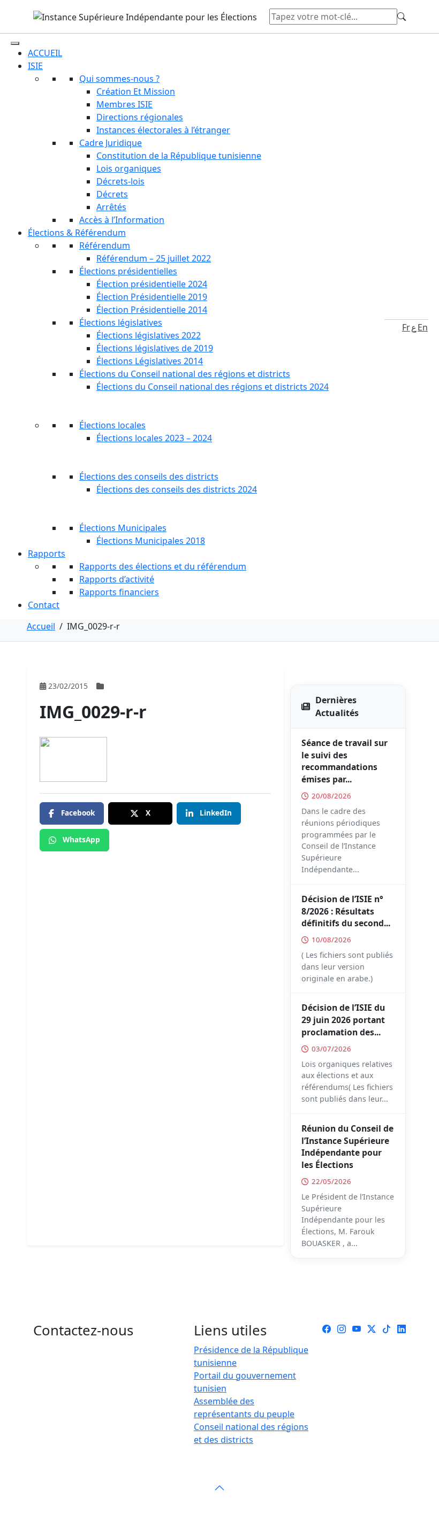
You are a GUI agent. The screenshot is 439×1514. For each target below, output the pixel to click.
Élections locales (112, 425)
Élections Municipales (122, 528)
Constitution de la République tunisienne (178, 156)
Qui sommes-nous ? (119, 78)
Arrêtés (111, 207)
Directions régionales (139, 117)
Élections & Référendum (77, 233)
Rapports (46, 553)
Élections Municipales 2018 (150, 541)
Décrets (112, 194)
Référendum (104, 245)
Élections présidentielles (128, 271)
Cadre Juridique (110, 143)
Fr (406, 327)
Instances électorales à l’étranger (163, 130)
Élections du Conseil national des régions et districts (184, 374)
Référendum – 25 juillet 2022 (153, 258)
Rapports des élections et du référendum (162, 566)
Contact (43, 605)
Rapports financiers (119, 592)
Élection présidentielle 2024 (151, 284)
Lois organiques (128, 168)
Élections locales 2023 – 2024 (154, 438)
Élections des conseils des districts (148, 476)
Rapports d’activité (116, 579)
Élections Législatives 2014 (149, 361)
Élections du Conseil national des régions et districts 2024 (212, 387)
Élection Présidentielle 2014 (151, 310)
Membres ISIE (124, 104)
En (423, 327)
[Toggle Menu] (15, 43)
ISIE (35, 66)
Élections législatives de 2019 (154, 348)
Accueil (41, 626)
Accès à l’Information (121, 220)
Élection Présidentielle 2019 (151, 297)
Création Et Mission (135, 91)
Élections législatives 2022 (148, 335)
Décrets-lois (120, 181)
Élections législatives (120, 322)
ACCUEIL (45, 53)
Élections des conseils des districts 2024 (176, 489)
